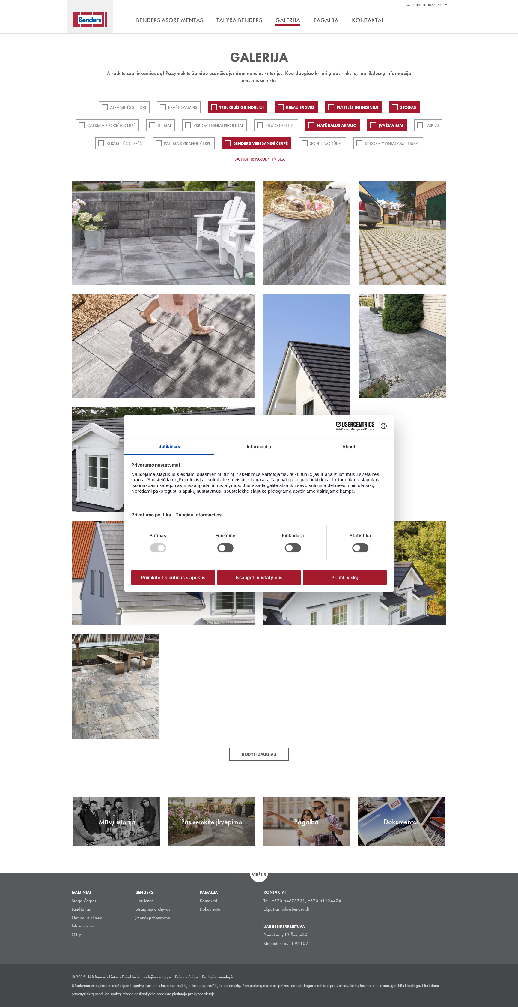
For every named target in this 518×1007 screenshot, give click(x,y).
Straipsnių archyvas (152, 909)
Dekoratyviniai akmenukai (392, 143)
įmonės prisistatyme (152, 918)
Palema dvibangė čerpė (187, 143)
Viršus (259, 874)
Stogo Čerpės (84, 901)
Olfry (76, 934)
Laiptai (432, 125)
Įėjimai (164, 125)
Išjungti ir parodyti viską (259, 159)
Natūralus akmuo (336, 125)
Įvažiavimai (391, 125)
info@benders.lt (295, 909)
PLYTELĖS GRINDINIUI (357, 107)
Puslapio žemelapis (218, 977)
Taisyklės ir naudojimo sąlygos (146, 977)
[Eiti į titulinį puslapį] (90, 19)
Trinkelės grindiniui (241, 107)
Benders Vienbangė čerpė (260, 143)
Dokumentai (210, 909)
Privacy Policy (186, 977)
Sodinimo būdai (326, 143)
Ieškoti (441, 21)
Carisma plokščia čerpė (111, 125)
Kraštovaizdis (182, 107)
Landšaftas (81, 909)
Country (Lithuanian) (425, 4)
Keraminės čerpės (124, 143)
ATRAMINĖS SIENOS (128, 107)
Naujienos (144, 901)
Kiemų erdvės (300, 107)
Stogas (408, 107)
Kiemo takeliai (280, 125)
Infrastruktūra (84, 926)
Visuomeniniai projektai (218, 125)
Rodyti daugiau (259, 754)
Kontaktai (208, 901)
